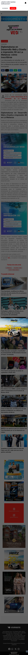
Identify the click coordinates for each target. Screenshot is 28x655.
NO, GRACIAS (5, 8)
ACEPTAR (13, 8)
